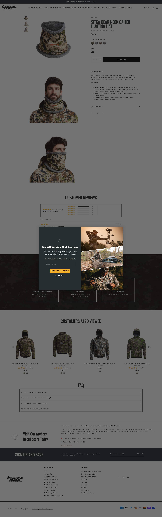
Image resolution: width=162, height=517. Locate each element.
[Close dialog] (41, 229)
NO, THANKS (59, 276)
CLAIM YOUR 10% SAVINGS (60, 271)
